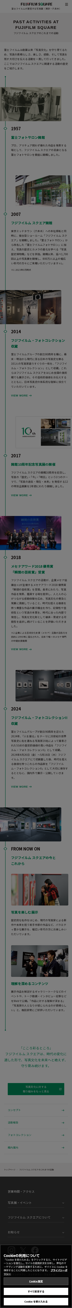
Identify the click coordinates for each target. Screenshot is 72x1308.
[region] (36, 1276)
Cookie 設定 (36, 1281)
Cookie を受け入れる (36, 1301)
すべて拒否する (36, 1291)
